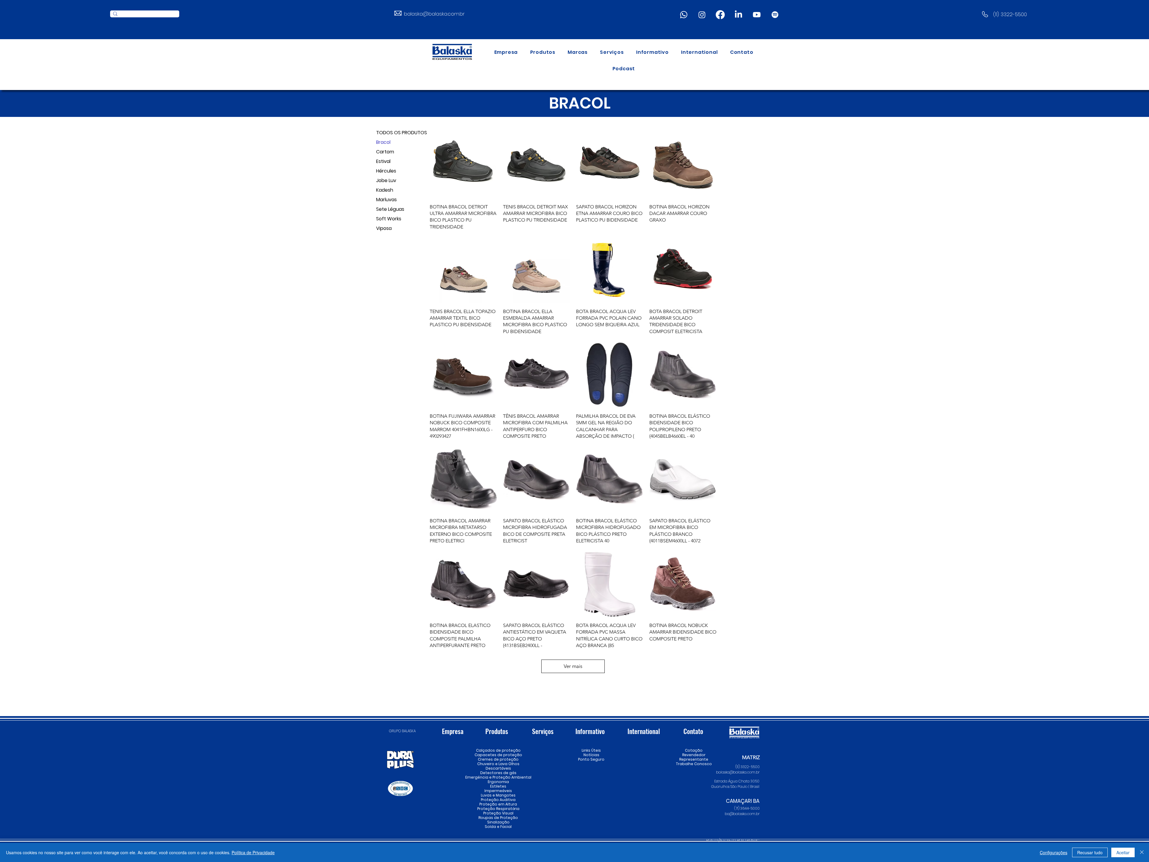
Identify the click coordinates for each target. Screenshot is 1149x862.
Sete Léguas (390, 209)
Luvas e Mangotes (498, 795)
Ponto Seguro (591, 759)
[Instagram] (701, 14)
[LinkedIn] (738, 14)
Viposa (384, 228)
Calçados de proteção (498, 750)
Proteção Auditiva (498, 799)
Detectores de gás (498, 773)
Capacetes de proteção (498, 755)
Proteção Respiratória (498, 808)
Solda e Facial (498, 826)
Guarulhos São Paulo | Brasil (735, 786)
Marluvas (386, 199)
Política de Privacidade (253, 852)
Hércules (386, 170)
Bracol (383, 142)
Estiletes (498, 786)
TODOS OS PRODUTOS (397, 132)
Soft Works (388, 218)
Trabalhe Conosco (693, 764)
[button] (542, 52)
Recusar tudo (1090, 852)
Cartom (385, 151)
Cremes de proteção (498, 759)
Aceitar (1123, 852)
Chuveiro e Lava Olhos (498, 764)
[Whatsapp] (683, 14)
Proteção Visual (498, 813)
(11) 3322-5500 (1010, 14)
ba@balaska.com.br (742, 813)
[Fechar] (1141, 852)
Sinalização (498, 822)
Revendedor (693, 755)
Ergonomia (498, 781)
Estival (383, 161)
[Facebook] (720, 14)
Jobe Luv (386, 180)
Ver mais (573, 666)
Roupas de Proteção (498, 817)
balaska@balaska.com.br (434, 13)
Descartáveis (498, 768)
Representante (693, 759)
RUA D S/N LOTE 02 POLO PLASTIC (732, 840)
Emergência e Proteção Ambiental (498, 777)
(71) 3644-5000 (747, 808)
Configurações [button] (1053, 852)
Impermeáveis (498, 790)
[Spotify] (774, 14)
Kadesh (384, 190)
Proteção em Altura (498, 804)
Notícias (591, 755)
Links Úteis (591, 750)
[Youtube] (756, 14)
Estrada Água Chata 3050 (736, 781)
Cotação (694, 750)
